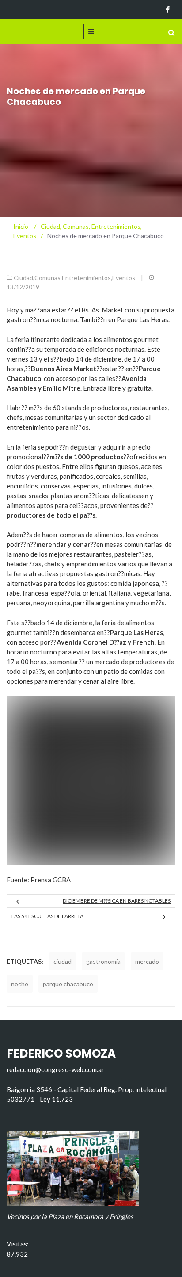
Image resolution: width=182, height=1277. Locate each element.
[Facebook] (167, 9)
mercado (147, 961)
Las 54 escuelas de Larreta (47, 916)
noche (19, 984)
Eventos (123, 277)
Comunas (47, 277)
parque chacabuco (68, 984)
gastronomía (103, 961)
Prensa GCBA (50, 880)
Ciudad (23, 277)
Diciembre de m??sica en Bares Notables (117, 900)
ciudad (62, 961)
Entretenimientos (86, 277)
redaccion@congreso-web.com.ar (55, 1069)
